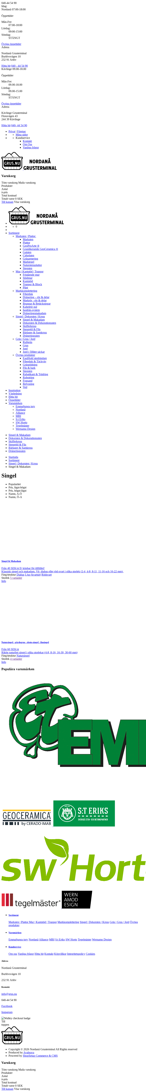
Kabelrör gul (30, 306)
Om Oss (27, 144)
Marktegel (28, 261)
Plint (25, 287)
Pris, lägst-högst (17, 487)
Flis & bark (29, 367)
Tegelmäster (22, 425)
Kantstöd (28, 281)
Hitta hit (6, 65)
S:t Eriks (20, 419)
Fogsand (27, 380)
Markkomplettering (26, 290)
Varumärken (15, 403)
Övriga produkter (25, 355)
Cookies (90, 953)
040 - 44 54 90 (19, 65)
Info (3, 581)
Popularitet (15, 484)
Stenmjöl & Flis (31, 329)
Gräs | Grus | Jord (25, 338)
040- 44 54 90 (19, 125)
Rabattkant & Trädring (35, 374)
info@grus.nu (9, 993)
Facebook (6, 1006)
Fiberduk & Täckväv (34, 361)
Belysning (28, 383)
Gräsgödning (30, 364)
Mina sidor (22, 134)
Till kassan (7, 201)
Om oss (13, 953)
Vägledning (15, 393)
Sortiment (14, 232)
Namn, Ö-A (15, 497)
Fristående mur (31, 274)
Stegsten (27, 268)
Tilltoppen (5, 1023)
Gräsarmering (30, 258)
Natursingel (25, 642)
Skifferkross (29, 326)
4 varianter (16, 658)
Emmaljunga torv (25, 406)
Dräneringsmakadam (34, 313)
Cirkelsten (28, 255)
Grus (25, 345)
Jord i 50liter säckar (34, 351)
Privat (12, 131)
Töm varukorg (9, 182)
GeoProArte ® (31, 245)
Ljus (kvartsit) (33, 574)
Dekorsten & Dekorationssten (39, 322)
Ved (25, 387)
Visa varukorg (22, 201)
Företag (21, 131)
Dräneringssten (31, 335)
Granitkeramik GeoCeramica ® (40, 249)
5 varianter (16, 577)
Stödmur (27, 277)
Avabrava (28, 1052)
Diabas (20, 574)
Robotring (28, 377)
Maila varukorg (27, 182)
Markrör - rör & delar (35, 300)
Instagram (6, 1012)
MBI (18, 416)
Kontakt (27, 141)
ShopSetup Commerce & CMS (40, 1055)
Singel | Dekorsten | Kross (30, 316)
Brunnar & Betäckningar (37, 303)
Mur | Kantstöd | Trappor (29, 271)
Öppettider (14, 399)
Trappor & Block (32, 284)
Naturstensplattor (32, 265)
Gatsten (27, 252)
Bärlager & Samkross (35, 332)
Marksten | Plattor (26, 236)
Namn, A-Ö (15, 493)
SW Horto (21, 422)
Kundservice (15, 947)
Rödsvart (46, 574)
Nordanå (20, 409)
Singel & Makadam (34, 319)
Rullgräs (27, 342)
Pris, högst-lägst (17, 490)
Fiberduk (28, 293)
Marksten (28, 239)
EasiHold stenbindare (35, 358)
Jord (25, 348)
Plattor (26, 242)
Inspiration (14, 390)
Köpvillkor (60, 953)
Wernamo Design (25, 428)
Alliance (20, 412)
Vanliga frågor (31, 147)
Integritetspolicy (76, 953)
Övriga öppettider (11, 44)
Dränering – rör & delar (36, 297)
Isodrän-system (31, 310)
